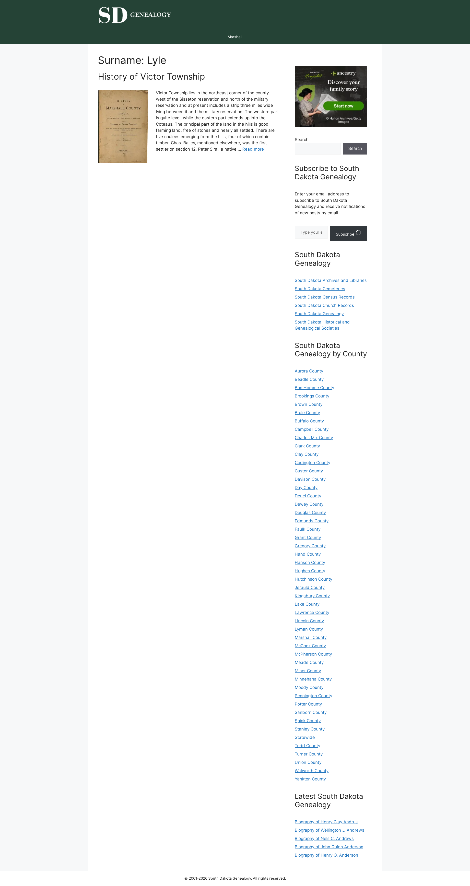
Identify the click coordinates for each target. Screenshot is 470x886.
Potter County (308, 704)
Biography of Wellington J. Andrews (329, 830)
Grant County (308, 537)
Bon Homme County (314, 387)
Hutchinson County (313, 579)
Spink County (308, 720)
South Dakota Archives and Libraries (331, 280)
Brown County (308, 404)
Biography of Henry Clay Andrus (326, 821)
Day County (306, 487)
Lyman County (309, 629)
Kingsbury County (312, 595)
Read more (253, 149)
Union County (308, 762)
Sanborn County (311, 712)
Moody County (309, 687)
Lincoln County (309, 620)
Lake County (307, 604)
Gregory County (310, 545)
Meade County (309, 662)
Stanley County (310, 729)
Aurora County (309, 371)
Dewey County (309, 504)
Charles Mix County (314, 437)
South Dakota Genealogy (319, 313)
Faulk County (307, 529)
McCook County (310, 645)
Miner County (308, 670)
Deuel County (308, 495)
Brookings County (312, 396)
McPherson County (313, 654)
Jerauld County (310, 587)
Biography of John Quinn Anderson (329, 846)
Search (301, 139)
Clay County (306, 454)
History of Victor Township (151, 76)
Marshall (235, 37)
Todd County (307, 745)
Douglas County (310, 512)
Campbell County (312, 429)
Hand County (308, 554)
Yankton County (310, 779)
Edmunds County (312, 520)
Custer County (309, 470)
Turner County (309, 754)
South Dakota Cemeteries (320, 288)
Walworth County (312, 770)
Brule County (307, 412)
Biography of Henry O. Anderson (326, 855)
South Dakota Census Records (325, 297)
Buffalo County (309, 421)
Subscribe (345, 234)
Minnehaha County (313, 679)
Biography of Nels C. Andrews (324, 838)
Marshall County (311, 637)
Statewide (305, 737)
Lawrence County (312, 612)
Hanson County (310, 562)
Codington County (312, 462)
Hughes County (310, 570)
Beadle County (309, 379)
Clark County (307, 445)
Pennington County (313, 695)
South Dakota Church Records (324, 305)
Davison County (310, 479)
